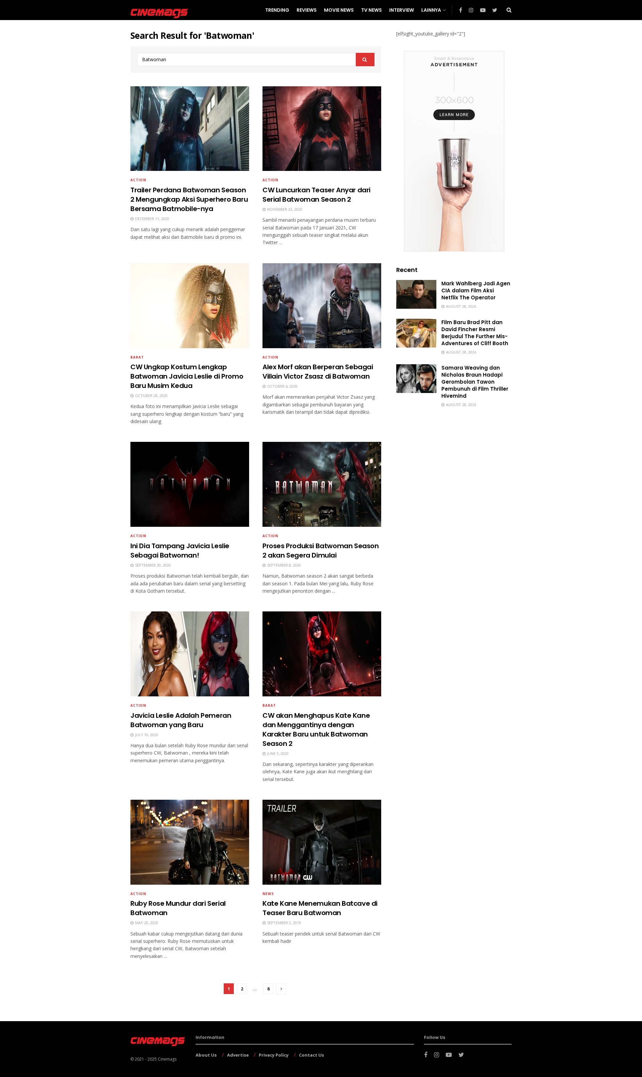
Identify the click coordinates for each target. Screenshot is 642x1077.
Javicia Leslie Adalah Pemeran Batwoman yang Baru (180, 720)
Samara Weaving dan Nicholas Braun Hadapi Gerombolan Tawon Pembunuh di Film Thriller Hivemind (474, 381)
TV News (371, 10)
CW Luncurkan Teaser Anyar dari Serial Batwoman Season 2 (316, 194)
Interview (401, 10)
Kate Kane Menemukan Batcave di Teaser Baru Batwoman (320, 908)
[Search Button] (365, 59)
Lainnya (431, 10)
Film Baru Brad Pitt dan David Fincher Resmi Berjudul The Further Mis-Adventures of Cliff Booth (474, 333)
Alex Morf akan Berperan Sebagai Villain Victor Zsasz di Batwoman (317, 371)
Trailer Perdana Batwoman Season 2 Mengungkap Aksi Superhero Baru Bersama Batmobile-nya (189, 199)
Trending (277, 10)
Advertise (238, 1055)
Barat (137, 357)
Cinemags (167, 1059)
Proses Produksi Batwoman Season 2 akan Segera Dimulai (320, 550)
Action (138, 180)
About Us (206, 1055)
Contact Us (311, 1055)
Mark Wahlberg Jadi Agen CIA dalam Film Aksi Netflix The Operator (475, 290)
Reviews (307, 10)
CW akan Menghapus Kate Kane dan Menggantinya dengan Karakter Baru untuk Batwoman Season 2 (316, 729)
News (268, 893)
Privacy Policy (274, 1055)
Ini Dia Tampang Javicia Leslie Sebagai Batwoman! (179, 550)
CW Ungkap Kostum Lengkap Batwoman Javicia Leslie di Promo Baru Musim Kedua (186, 376)
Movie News (339, 10)
